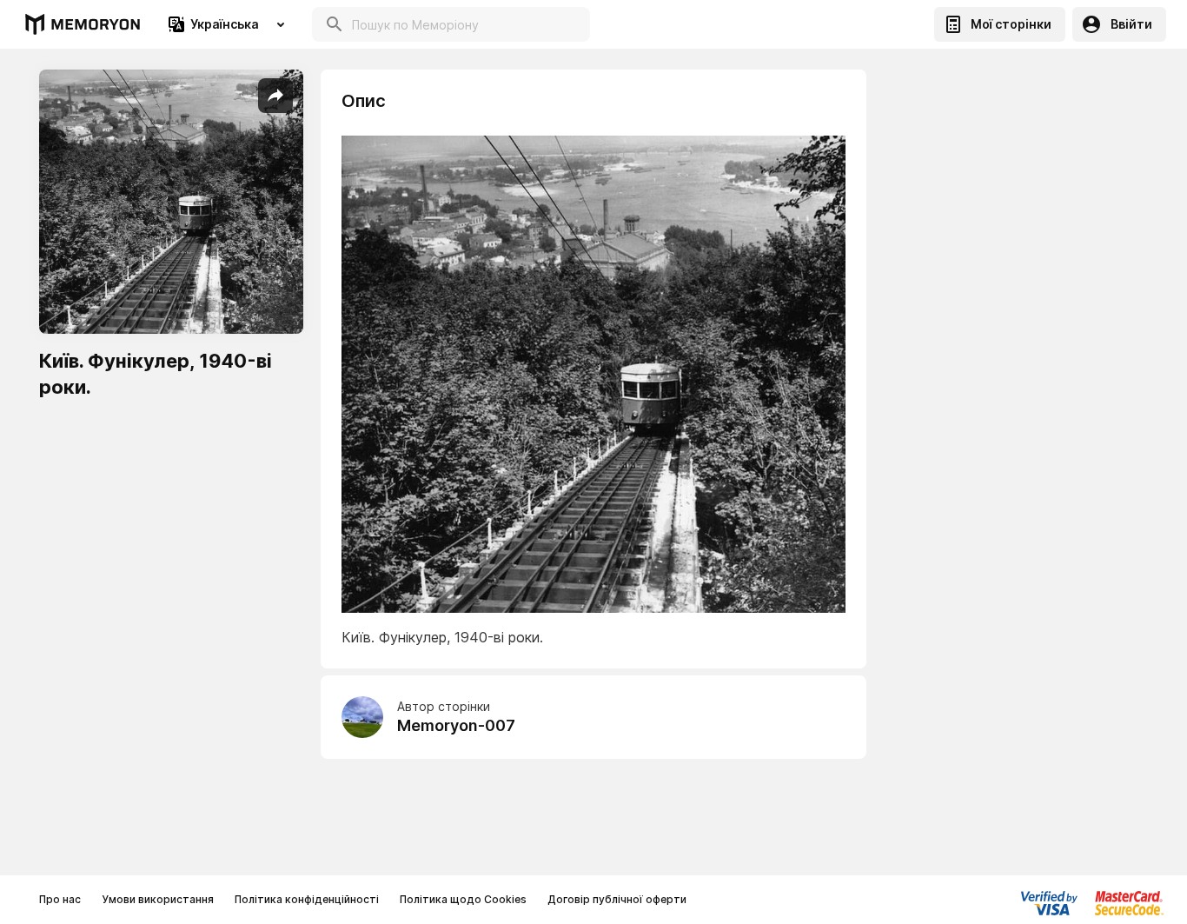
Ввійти (1131, 24)
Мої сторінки (1011, 24)
